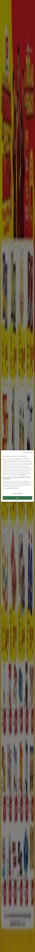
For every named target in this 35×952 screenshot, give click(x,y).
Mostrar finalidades (17, 493)
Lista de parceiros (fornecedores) (11, 488)
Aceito (17, 497)
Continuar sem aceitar (28, 452)
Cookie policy (23, 474)
